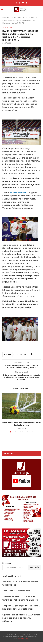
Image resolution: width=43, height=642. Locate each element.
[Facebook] (16, 3)
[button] (4, 413)
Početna (5, 17)
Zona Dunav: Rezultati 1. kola (16, 591)
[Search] (40, 9)
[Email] (26, 3)
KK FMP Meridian (18, 193)
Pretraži (34, 567)
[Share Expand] (31, 354)
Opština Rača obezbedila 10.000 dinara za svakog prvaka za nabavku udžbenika (21, 618)
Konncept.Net (23, 638)
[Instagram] (19, 3)
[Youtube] (23, 3)
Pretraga (6, 563)
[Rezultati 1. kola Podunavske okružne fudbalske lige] (21, 406)
